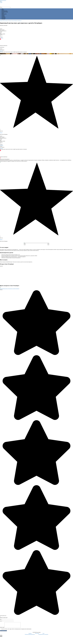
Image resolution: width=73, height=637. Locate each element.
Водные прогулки (4, 10)
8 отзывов (1, 145)
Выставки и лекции (5, 11)
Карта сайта (37, 633)
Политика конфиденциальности (30, 634)
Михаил (1, 132)
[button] (25, 244)
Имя (1, 619)
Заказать (1, 148)
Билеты (3, 9)
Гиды (2, 8)
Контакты (30, 633)
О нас (43, 633)
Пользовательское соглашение (43, 634)
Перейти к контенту (3, 0)
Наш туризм (4, 3)
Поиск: (1, 7)
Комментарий (2, 627)
